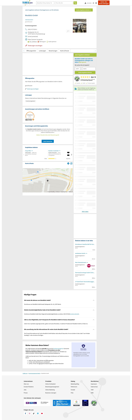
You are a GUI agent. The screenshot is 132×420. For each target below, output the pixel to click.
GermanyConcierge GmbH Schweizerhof (85, 272)
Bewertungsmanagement (52, 386)
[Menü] (96, 3)
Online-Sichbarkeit (50, 384)
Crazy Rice (28, 151)
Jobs (25, 389)
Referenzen (74, 386)
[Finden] (75, 2)
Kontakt (73, 389)
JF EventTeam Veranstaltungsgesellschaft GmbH (85, 281)
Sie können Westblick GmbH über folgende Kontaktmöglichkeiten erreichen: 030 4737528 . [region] (51, 314)
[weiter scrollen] (95, 50)
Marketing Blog (75, 384)
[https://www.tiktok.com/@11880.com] (33, 413)
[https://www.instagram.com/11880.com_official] (29, 413)
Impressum (94, 384)
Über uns (26, 384)
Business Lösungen (50, 392)
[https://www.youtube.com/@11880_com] (42, 413)
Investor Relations (29, 386)
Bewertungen (53, 51)
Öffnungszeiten (31, 51)
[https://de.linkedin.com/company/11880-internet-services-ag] (37, 413)
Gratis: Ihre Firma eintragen (104, 2)
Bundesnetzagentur (58, 348)
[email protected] (74, 314)
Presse (26, 392)
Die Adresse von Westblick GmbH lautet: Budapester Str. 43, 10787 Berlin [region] (42, 304)
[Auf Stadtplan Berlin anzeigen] (71, 163)
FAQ (72, 392)
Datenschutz (94, 386)
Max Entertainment (80, 262)
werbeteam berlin (80, 253)
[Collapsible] (93, 300)
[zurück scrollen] (23, 50)
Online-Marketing (50, 389)
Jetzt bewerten (47, 141)
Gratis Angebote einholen (83, 10)
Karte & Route (64, 51)
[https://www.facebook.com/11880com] (25, 413)
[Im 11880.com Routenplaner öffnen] (68, 163)
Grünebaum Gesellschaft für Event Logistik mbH (85, 244)
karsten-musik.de (53, 151)
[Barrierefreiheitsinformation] (94, 3)
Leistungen (42, 51)
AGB (92, 389)
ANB (92, 392)
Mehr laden (85, 211)
